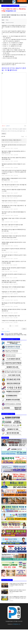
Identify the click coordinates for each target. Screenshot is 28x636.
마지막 (16, 325)
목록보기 (4, 133)
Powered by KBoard (5, 331)
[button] (2, 2)
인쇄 (25, 125)
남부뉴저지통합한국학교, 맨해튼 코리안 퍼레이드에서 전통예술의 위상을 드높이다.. (17, 598)
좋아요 (3, 125)
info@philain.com (11, 11)
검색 (24, 328)
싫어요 (8, 125)
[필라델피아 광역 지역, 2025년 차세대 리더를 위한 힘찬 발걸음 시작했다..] (4, 591)
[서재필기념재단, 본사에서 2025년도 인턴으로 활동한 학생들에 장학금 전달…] (4, 585)
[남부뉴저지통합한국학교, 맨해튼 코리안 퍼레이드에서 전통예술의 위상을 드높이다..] (4, 598)
